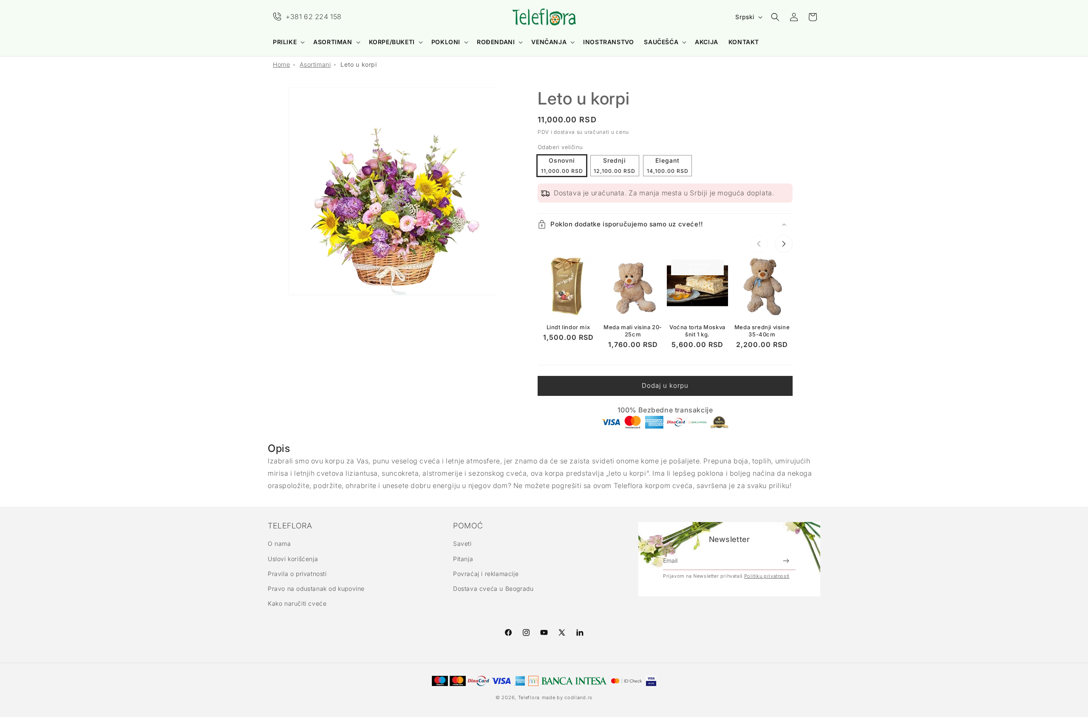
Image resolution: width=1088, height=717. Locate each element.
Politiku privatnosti (767, 576)
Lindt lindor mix (568, 327)
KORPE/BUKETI (392, 41)
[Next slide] (784, 244)
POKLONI (445, 41)
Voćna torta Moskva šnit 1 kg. (697, 331)
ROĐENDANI (496, 41)
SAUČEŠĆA (661, 41)
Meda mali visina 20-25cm (633, 331)
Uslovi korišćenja (293, 558)
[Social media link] (580, 632)
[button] (288, 42)
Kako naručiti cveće (297, 603)
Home (281, 64)
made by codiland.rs (567, 697)
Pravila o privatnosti (297, 573)
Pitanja (463, 558)
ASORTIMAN (332, 41)
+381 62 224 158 (314, 16)
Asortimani (315, 64)
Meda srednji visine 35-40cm (762, 331)
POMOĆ (468, 526)
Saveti (462, 543)
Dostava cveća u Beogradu (493, 588)
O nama (279, 543)
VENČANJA (549, 41)
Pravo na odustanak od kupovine (316, 588)
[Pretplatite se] (785, 561)
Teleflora (529, 697)
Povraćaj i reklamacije (485, 573)
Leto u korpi (358, 64)
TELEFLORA (290, 526)
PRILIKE (285, 41)
